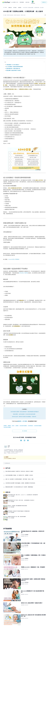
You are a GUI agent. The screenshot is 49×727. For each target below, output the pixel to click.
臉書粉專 (19, 421)
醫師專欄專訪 (22, 2)
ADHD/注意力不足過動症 (23, 425)
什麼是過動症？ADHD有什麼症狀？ (12, 64)
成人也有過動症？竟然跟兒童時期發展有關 (14, 66)
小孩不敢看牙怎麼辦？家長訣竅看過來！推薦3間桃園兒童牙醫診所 (24, 411)
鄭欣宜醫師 (26, 545)
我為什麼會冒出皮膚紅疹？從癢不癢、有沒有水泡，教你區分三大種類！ (20, 471)
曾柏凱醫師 (12, 501)
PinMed (5, 7)
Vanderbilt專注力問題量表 (13, 259)
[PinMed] (6, 2)
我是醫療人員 (44, 2)
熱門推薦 (14, 7)
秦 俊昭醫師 (12, 496)
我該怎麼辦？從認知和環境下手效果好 (13, 70)
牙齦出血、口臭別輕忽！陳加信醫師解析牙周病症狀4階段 (17, 505)
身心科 (13, 425)
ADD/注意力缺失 (30, 425)
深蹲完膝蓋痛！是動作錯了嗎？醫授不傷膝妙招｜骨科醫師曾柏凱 (19, 511)
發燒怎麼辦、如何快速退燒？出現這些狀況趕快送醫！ (24, 414)
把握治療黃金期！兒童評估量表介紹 (13, 68)
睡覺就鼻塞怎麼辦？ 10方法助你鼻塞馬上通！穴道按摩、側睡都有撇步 (19, 486)
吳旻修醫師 (12, 517)
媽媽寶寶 (19, 7)
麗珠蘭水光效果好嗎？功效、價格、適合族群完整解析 (17, 516)
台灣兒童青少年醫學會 (23, 272)
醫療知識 (10, 7)
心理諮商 (17, 425)
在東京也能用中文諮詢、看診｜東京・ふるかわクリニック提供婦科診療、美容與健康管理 (23, 494)
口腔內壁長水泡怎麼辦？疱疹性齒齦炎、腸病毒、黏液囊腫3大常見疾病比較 (20, 483)
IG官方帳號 (24, 421)
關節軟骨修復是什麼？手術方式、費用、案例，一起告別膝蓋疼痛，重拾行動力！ (21, 500)
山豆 (5, 15)
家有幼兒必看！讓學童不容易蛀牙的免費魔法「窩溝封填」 (25, 416)
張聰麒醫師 (26, 558)
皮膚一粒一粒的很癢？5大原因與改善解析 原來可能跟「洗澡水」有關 (19, 479)
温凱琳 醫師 (26, 582)
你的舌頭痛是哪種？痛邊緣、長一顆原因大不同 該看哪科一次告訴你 (19, 475)
